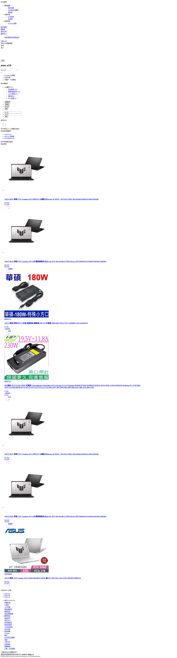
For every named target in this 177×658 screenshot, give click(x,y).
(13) (13, 94)
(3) (11, 96)
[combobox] (88, 66)
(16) (14, 91)
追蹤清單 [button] (7, 37)
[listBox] (88, 120)
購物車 (3, 29)
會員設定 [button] (16, 37)
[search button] (1, 72)
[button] (88, 12)
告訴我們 (4, 144)
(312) (13, 89)
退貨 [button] (11, 37)
